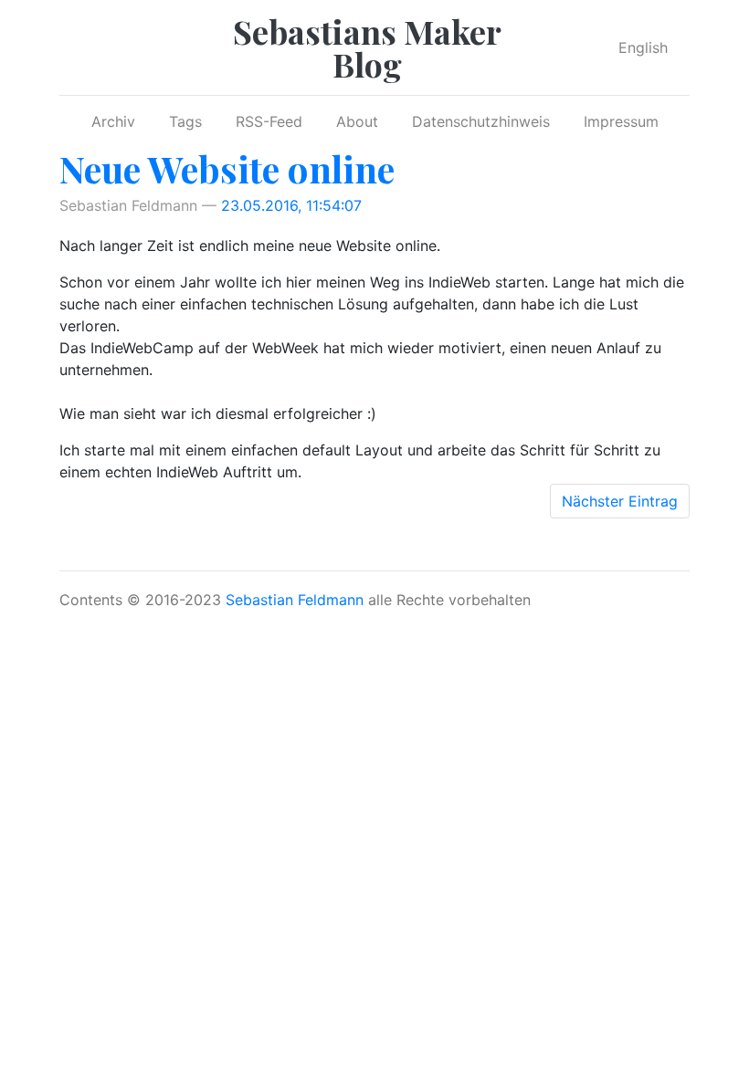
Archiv (113, 121)
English (643, 47)
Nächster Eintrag (620, 501)
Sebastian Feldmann (295, 600)
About (357, 121)
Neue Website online (227, 168)
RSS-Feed (269, 121)
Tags (185, 121)
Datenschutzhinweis (481, 121)
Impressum (621, 121)
